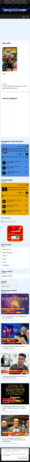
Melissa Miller (5, 411)
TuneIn (4, 259)
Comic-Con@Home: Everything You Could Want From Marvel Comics (14, 86)
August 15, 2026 (13, 380)
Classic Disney (6, 308)
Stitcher (4, 262)
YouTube (18, 0)
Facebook (12, 0)
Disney (17, 308)
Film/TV (4, 310)
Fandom (4, 398)
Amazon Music (17, 2)
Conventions (12, 308)
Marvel (8, 310)
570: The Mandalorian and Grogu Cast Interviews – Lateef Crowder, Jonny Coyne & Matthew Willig (14, 439)
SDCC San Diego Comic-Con (15, 372)
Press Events (5, 372)
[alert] (15, 222)
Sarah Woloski (6, 320)
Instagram (6, 0)
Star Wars (19, 312)
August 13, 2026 (13, 443)
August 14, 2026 (13, 411)
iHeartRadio (5, 265)
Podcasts (13, 310)
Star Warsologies (6, 402)
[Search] (27, 16)
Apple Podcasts (9, 2)
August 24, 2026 (13, 320)
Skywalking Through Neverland (9, 312)
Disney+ (22, 308)
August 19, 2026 (13, 350)
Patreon (24, 0)
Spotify (24, 2)
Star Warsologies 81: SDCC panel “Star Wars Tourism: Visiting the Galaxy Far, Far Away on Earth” (14, 408)
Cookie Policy (8, 455)
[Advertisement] (15, 29)
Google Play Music (7, 252)
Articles (4, 370)
